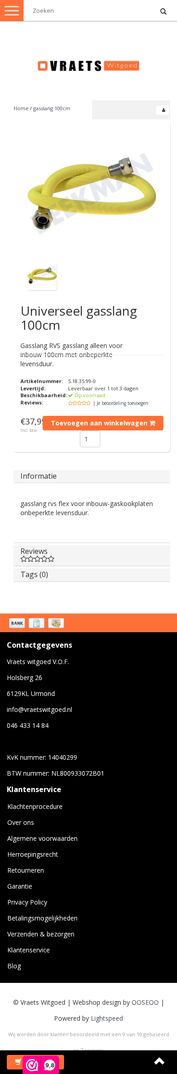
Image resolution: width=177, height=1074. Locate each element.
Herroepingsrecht (32, 854)
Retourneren (25, 870)
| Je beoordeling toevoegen (120, 403)
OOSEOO (145, 1002)
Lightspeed (107, 1018)
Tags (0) (34, 574)
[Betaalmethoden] (37, 624)
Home (21, 108)
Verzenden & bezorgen (40, 934)
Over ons (20, 822)
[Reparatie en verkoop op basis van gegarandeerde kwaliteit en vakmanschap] (88, 61)
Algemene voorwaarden (42, 838)
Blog (14, 965)
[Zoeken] (163, 11)
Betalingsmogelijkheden (42, 918)
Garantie (19, 886)
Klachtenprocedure (35, 806)
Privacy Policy (27, 902)
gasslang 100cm (51, 108)
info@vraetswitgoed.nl (39, 709)
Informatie (38, 476)
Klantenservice (28, 950)
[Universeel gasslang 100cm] (92, 193)
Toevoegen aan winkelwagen (100, 423)
